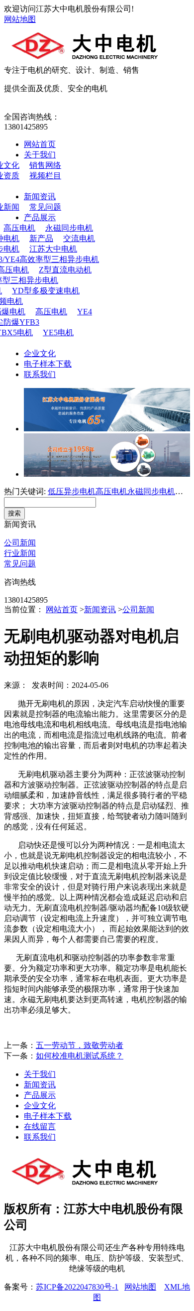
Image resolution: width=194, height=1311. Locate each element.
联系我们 (40, 374)
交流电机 (79, 238)
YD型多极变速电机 (46, 290)
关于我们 (40, 154)
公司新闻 (20, 542)
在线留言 (40, 1126)
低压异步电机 (72, 491)
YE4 (84, 311)
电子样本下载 (48, 364)
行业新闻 (20, 553)
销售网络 (45, 165)
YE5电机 (58, 332)
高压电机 (51, 311)
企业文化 (40, 353)
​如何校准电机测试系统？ (79, 1055)
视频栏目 (45, 175)
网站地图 (20, 19)
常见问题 (45, 207)
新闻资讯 (40, 196)
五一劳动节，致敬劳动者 (79, 1045)
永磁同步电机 (69, 228)
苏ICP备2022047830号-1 (77, 1287)
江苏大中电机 (53, 249)
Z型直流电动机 (65, 269)
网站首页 (40, 144)
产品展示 (40, 217)
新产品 (41, 238)
